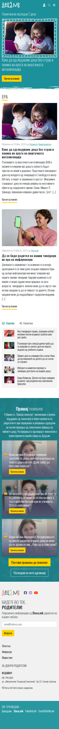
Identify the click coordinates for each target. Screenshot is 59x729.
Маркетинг (7, 658)
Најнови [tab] (9, 323)
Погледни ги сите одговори (30, 572)
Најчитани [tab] (28, 323)
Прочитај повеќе (11, 78)
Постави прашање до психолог (29, 562)
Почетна (6, 646)
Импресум (7, 652)
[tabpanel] (29, 358)
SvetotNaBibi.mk (46, 711)
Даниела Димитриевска (40, 144)
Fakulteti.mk (31, 711)
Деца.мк (35, 250)
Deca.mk (18, 711)
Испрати (8, 633)
